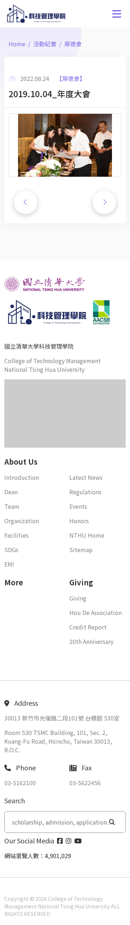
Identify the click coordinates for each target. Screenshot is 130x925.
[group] (65, 145)
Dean (11, 491)
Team (12, 506)
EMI (9, 564)
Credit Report (88, 627)
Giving (77, 598)
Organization (21, 520)
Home (17, 43)
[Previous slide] (25, 202)
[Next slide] (104, 202)
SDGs (11, 549)
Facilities (16, 535)
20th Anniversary (91, 641)
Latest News (86, 477)
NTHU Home (86, 535)
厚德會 (73, 43)
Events (78, 506)
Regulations (85, 491)
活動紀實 (44, 43)
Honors (79, 520)
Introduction (21, 477)
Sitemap (80, 549)
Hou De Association (95, 612)
